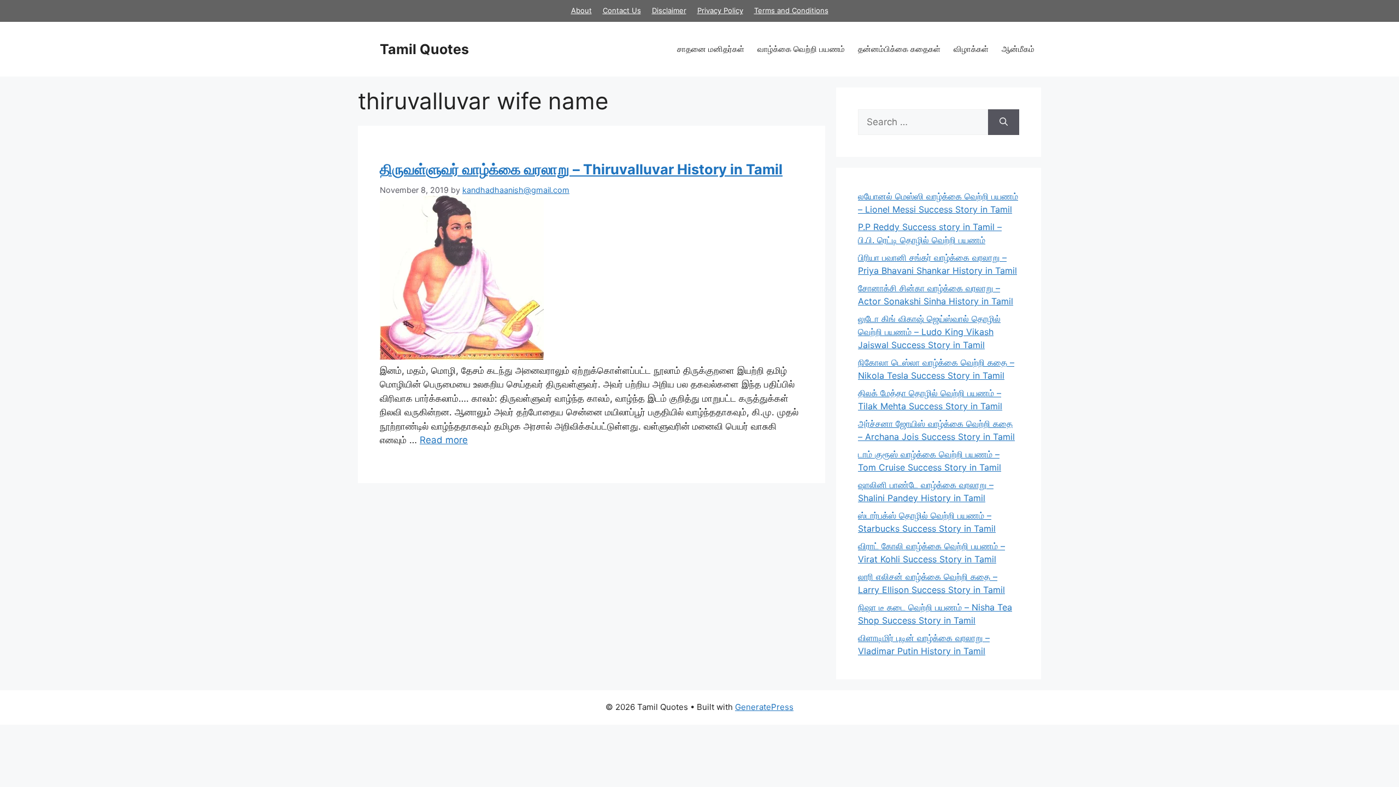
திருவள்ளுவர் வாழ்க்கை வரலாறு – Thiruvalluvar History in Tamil (581, 169)
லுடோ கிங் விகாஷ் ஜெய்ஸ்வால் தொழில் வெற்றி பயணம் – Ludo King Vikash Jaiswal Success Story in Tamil (929, 331)
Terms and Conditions (791, 10)
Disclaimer (669, 10)
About (581, 10)
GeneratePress (764, 707)
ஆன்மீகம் (1018, 49)
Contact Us (622, 10)
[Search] (1003, 122)
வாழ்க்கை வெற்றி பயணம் (801, 49)
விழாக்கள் (971, 49)
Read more (444, 439)
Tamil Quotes (424, 49)
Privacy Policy (720, 10)
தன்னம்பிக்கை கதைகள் (899, 49)
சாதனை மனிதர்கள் (710, 49)
